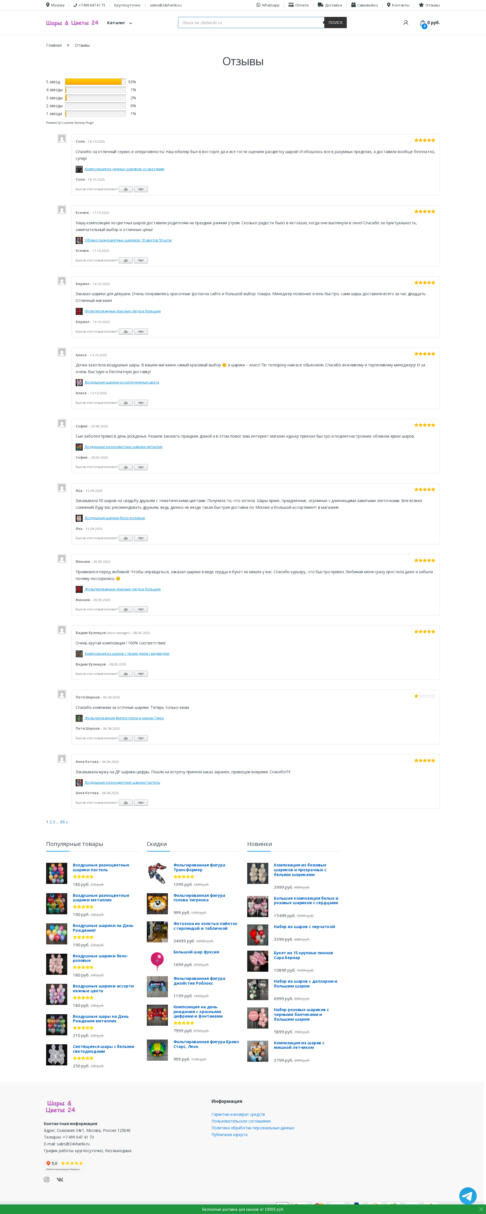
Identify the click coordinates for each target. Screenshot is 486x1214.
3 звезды (54, 97)
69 (62, 822)
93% (132, 81)
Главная (54, 45)
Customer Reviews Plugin (77, 123)
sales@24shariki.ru (166, 5)
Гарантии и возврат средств (238, 1114)
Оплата (302, 5)
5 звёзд (53, 81)
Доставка (333, 5)
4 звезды (54, 89)
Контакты (401, 5)
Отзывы (433, 5)
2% (133, 97)
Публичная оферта (230, 1134)
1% (133, 89)
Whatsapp (270, 5)
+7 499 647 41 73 (92, 5)
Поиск (335, 22)
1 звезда (54, 113)
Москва (57, 5)
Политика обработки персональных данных (253, 1127)
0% (133, 105)
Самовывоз (367, 5)
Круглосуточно (127, 5)
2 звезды (54, 105)
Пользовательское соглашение (241, 1121)
